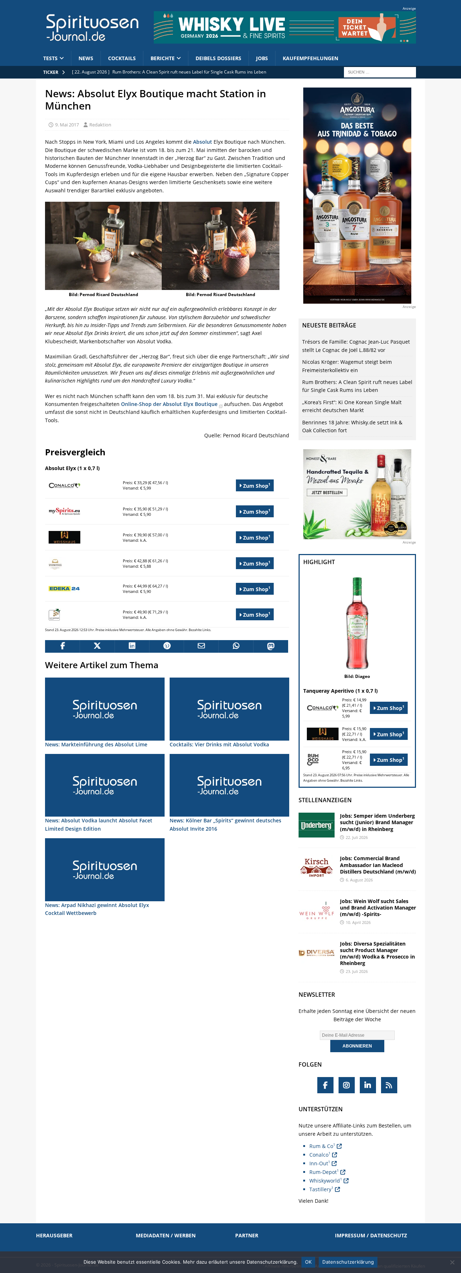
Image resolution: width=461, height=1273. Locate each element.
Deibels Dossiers (218, 58)
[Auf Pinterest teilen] (166, 646)
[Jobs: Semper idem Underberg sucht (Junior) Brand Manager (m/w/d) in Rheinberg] (317, 825)
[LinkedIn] (368, 1085)
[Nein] (452, 1262)
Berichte (163, 58)
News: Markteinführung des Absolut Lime (96, 744)
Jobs (262, 58)
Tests (50, 58)
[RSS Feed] (389, 1085)
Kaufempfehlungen (310, 58)
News (86, 58)
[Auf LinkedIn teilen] (132, 646)
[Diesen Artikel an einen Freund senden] (201, 646)
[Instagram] (347, 1085)
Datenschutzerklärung (348, 1262)
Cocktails (122, 58)
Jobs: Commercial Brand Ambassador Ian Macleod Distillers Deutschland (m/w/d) (378, 865)
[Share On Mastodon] (270, 646)
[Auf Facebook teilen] (62, 646)
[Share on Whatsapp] (235, 646)
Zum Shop (256, 485)
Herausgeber (54, 1235)
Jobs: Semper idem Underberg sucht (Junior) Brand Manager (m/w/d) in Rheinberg (377, 822)
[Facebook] (325, 1085)
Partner (246, 1235)
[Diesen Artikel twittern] (97, 646)
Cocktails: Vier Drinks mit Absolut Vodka (219, 744)
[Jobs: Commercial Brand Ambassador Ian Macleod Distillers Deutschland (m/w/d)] (317, 867)
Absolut (202, 141)
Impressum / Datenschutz (371, 1235)
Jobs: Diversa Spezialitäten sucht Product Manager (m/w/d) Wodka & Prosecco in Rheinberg (377, 953)
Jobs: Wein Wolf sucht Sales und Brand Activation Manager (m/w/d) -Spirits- (378, 907)
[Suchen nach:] (380, 71)
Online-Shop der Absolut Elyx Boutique (170, 404)
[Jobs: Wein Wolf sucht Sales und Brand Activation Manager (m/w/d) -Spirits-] (317, 910)
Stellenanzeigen (325, 800)
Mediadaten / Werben (166, 1235)
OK (308, 1262)
